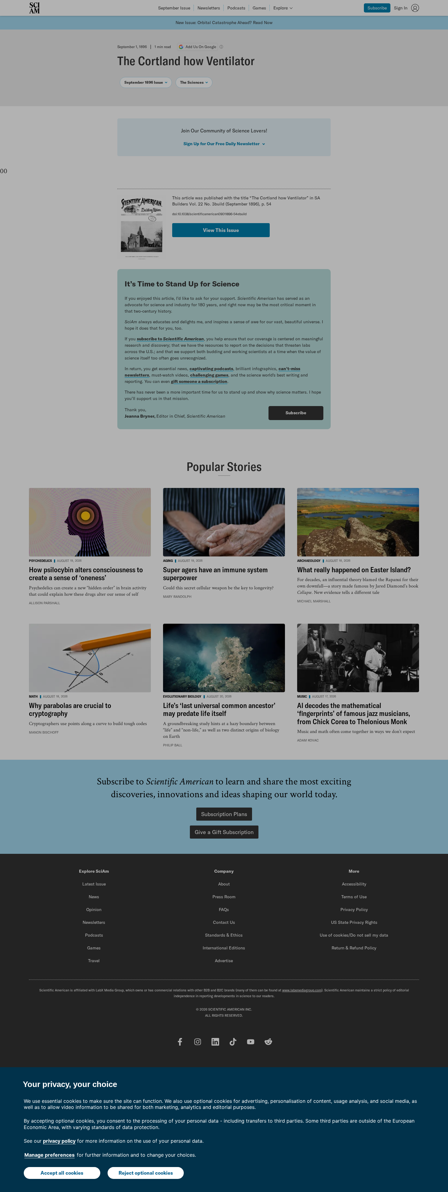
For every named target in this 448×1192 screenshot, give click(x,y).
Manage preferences (49, 1155)
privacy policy (59, 1141)
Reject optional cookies (146, 1173)
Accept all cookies (62, 1173)
